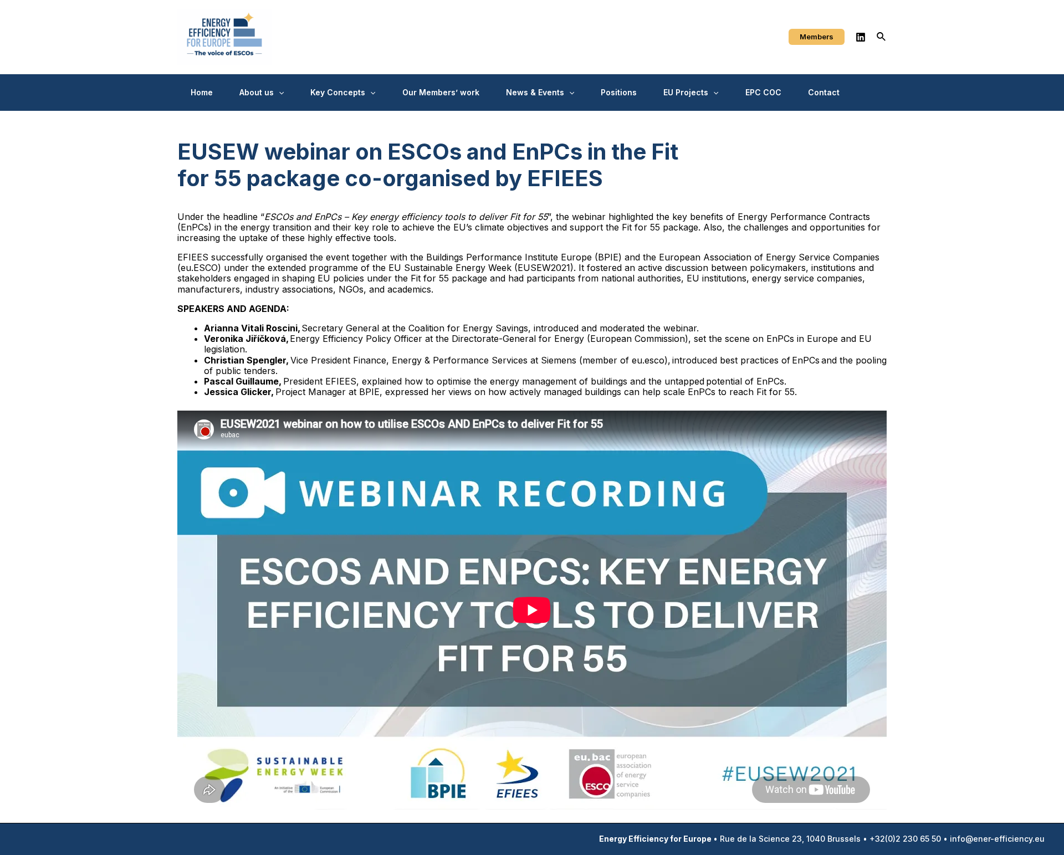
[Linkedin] (861, 37)
